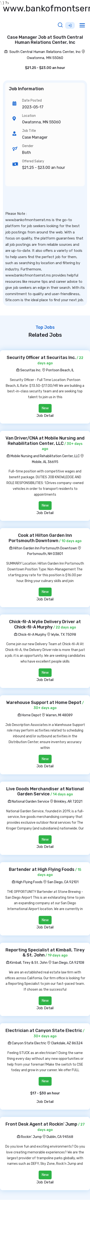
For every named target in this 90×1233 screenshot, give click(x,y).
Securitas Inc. (30, 370)
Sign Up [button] (70, 25)
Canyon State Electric (28, 1043)
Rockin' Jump (31, 1137)
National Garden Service (30, 802)
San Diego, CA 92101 (62, 882)
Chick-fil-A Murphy (31, 635)
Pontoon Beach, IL (60, 370)
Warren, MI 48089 (59, 715)
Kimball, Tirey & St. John (28, 963)
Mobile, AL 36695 (45, 462)
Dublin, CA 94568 (60, 1137)
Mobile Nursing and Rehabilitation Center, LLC (45, 456)
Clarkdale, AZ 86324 (67, 1043)
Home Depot (31, 715)
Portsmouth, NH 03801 (45, 554)
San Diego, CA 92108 (68, 963)
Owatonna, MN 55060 (45, 58)
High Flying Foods (28, 882)
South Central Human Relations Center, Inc (44, 52)
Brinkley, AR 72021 (68, 802)
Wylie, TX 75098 (63, 635)
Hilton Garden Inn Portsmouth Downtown (44, 548)
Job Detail (45, 415)
